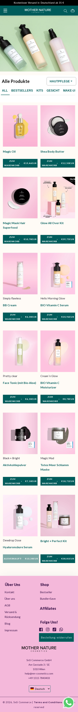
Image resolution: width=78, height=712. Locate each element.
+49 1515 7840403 (39, 677)
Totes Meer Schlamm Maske (54, 467)
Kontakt (9, 592)
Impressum (11, 630)
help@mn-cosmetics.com (39, 673)
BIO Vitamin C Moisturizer (49, 385)
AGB (7, 605)
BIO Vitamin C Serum (54, 305)
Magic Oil (9, 151)
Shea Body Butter (52, 151)
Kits (39, 90)
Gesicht (53, 90)
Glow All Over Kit (52, 223)
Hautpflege (60, 81)
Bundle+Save (48, 598)
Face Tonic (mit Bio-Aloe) (19, 382)
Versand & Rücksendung (12, 614)
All (5, 90)
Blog (7, 623)
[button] (5, 10)
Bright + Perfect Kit (53, 541)
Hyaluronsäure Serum (17, 547)
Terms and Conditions (47, 702)
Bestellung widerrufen (56, 637)
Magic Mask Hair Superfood (14, 225)
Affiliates (48, 608)
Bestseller (46, 592)
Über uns (10, 598)
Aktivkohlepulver (14, 465)
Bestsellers (22, 90)
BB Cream (10, 305)
